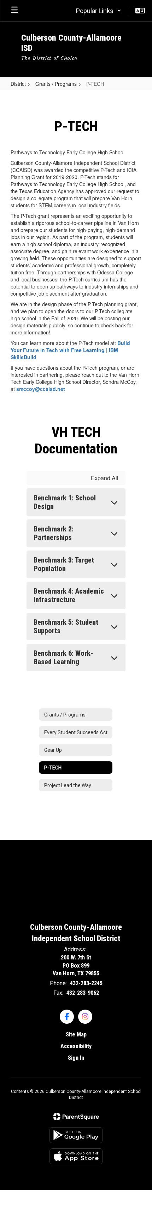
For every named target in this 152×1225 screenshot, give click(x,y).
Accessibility (76, 1046)
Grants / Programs (56, 83)
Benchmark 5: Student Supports (66, 626)
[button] (98, 10)
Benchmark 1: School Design (65, 502)
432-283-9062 (82, 992)
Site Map (76, 1034)
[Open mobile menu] (14, 10)
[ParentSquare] (76, 1116)
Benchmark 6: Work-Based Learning (63, 657)
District (18, 83)
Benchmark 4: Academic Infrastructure (69, 595)
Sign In (76, 1057)
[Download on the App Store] (76, 1156)
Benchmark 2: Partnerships (54, 533)
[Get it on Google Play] (76, 1135)
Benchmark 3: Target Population (64, 564)
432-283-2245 (86, 983)
